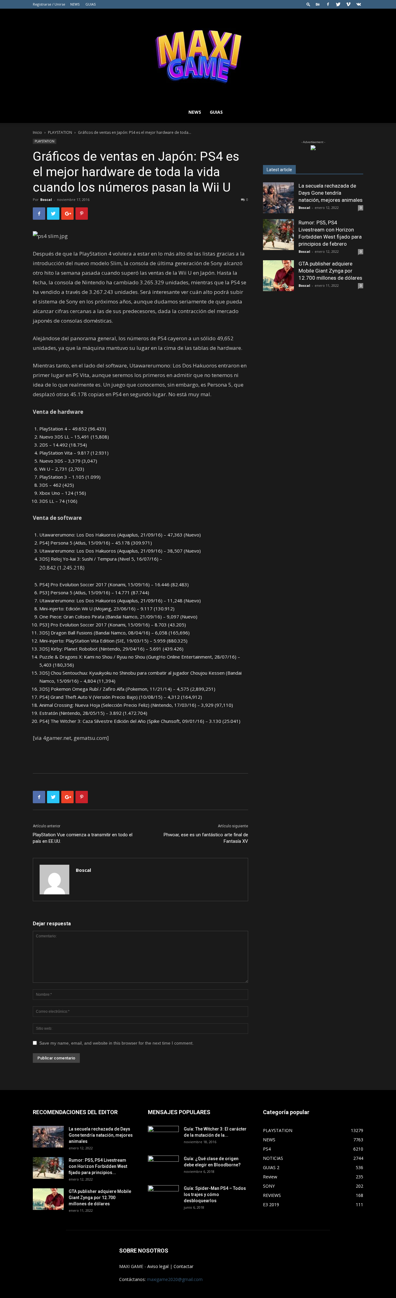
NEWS (75, 4)
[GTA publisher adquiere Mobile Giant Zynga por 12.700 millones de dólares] (278, 275)
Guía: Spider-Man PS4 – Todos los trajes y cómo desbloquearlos (215, 1194)
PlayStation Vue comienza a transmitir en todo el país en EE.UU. (82, 838)
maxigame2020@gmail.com (175, 1279)
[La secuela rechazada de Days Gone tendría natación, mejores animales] (278, 197)
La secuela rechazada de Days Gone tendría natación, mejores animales (331, 193)
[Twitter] (338, 4)
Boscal (46, 199)
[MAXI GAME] (198, 55)
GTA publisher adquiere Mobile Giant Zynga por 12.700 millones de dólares (330, 271)
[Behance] (317, 4)
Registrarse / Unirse (49, 4)
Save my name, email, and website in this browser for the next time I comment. (116, 1043)
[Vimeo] (348, 4)
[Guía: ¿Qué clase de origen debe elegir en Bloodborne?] (163, 1164)
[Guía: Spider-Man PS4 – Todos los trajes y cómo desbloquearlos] (163, 1194)
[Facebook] (328, 4)
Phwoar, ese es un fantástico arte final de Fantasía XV (206, 838)
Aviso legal (158, 1266)
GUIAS (90, 4)
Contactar (183, 1266)
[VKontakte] (358, 4)
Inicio (37, 132)
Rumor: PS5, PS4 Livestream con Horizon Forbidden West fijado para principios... (98, 1166)
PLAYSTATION (60, 132)
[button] (308, 4)
